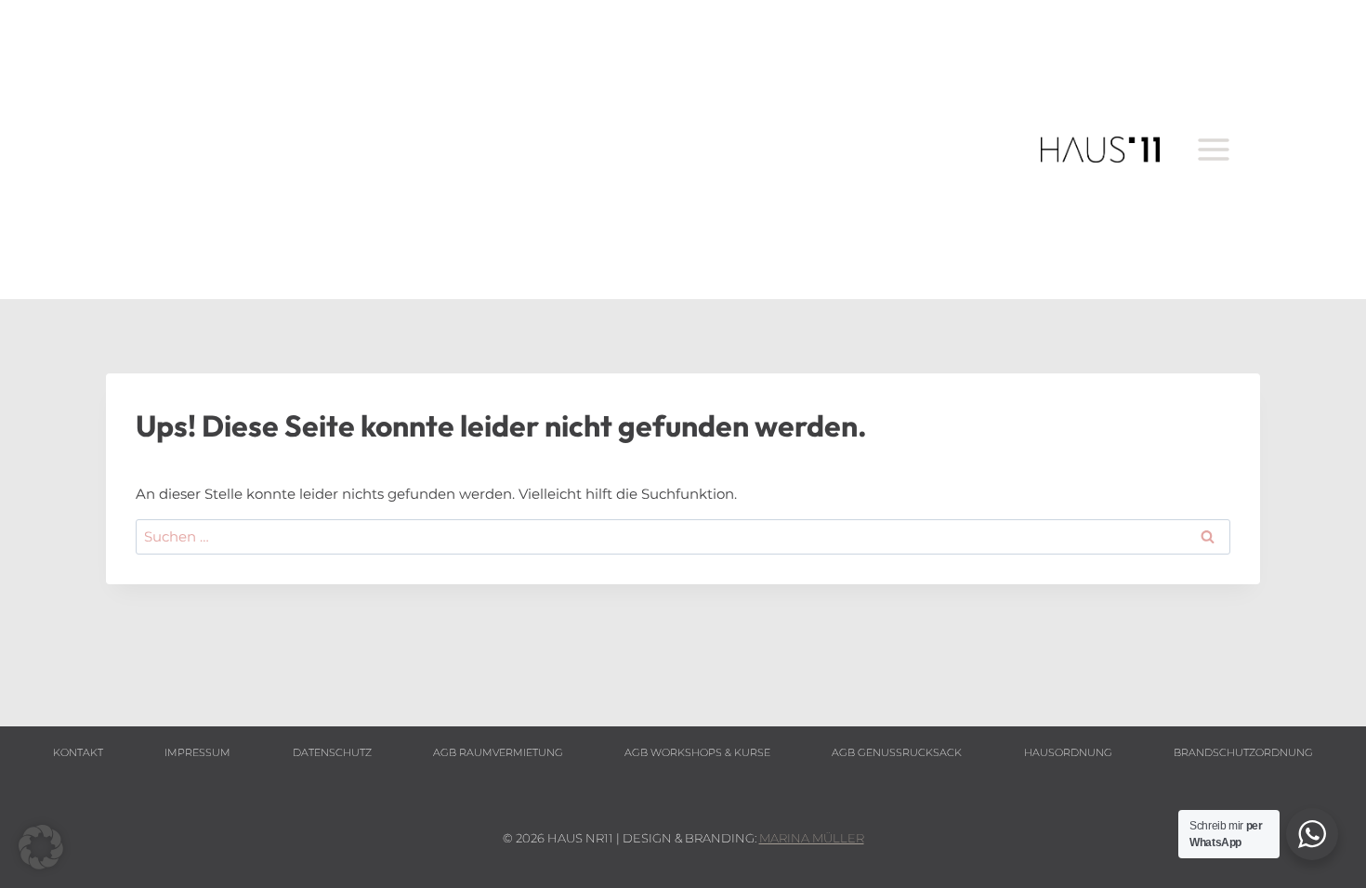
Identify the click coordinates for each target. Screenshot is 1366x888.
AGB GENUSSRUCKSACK (897, 752)
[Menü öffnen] (1265, 149)
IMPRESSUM (197, 752)
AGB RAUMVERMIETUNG (498, 752)
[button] (41, 847)
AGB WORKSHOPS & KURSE (697, 752)
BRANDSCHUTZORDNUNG (1243, 752)
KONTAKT (78, 752)
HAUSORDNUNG (1068, 752)
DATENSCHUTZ (332, 752)
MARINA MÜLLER (811, 837)
